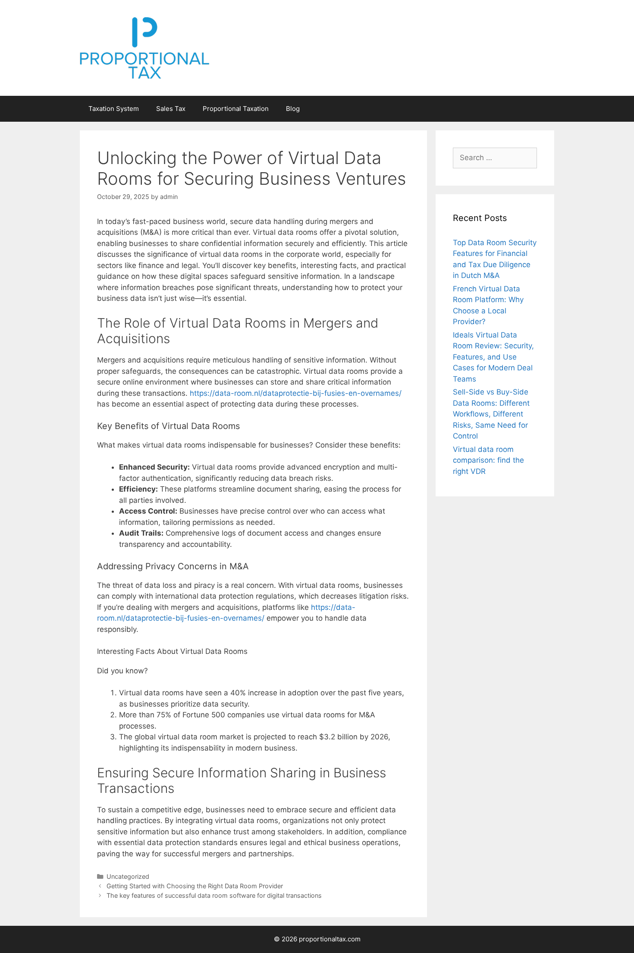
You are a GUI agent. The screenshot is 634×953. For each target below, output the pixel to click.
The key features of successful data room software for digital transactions (214, 895)
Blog (293, 108)
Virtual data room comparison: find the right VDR (488, 460)
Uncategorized (128, 876)
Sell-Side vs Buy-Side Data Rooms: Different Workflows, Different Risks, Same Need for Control (491, 414)
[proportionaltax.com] (144, 47)
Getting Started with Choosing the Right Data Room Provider (195, 886)
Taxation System (113, 108)
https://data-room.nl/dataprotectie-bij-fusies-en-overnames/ (296, 393)
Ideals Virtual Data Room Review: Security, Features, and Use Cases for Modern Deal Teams (493, 357)
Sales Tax (170, 108)
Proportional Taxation (236, 108)
